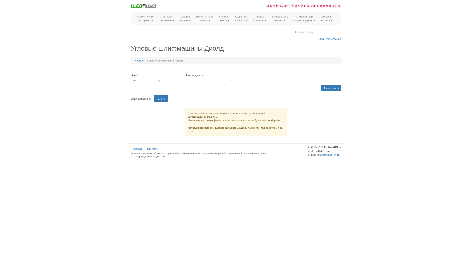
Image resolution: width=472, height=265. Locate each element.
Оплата (137, 148)
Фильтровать (331, 88)
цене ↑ (161, 98)
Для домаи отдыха (326, 18)
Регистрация (333, 38)
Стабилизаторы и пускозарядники (303, 18)
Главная (139, 60)
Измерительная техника (204, 18)
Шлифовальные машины (280, 18)
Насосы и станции (258, 18)
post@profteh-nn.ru (328, 154)
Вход (321, 38)
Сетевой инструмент (166, 18)
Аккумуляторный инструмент (145, 18)
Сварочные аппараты (241, 18)
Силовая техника (223, 18)
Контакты (152, 148)
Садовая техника (185, 18)
